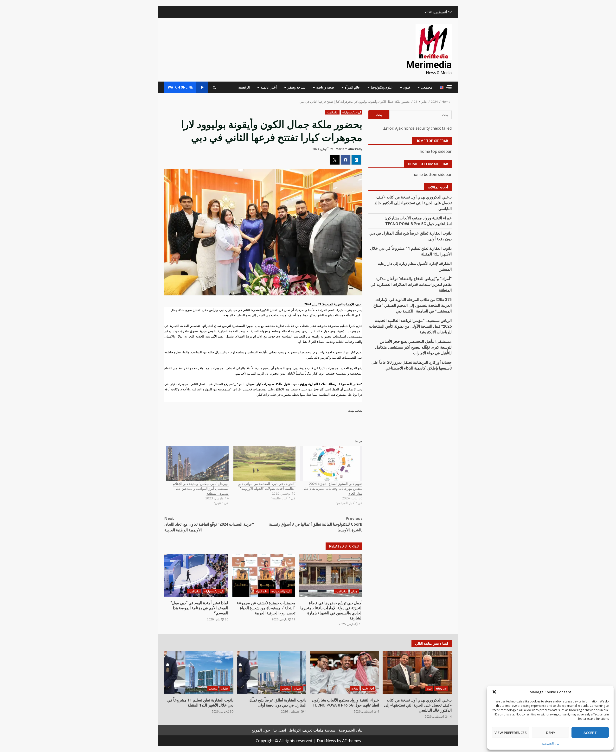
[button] (494, 691)
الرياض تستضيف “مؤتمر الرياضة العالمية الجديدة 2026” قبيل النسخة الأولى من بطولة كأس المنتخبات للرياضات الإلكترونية (410, 326)
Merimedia (429, 64)
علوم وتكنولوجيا (381, 87)
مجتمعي (426, 87)
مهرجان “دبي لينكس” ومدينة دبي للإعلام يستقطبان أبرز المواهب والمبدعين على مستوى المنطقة (201, 488)
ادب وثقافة (441, 688)
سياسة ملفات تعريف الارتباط (312, 730)
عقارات (297, 688)
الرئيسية (244, 87)
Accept (590, 732)
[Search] (214, 87)
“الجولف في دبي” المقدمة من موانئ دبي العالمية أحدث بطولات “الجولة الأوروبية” (266, 486)
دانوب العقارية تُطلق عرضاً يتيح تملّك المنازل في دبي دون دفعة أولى (271, 672)
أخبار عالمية (269, 87)
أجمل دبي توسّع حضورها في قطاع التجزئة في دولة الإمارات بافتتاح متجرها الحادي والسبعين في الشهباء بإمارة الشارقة (330, 575)
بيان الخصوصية (550, 743)
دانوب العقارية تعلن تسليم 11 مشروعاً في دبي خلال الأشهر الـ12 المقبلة (198, 672)
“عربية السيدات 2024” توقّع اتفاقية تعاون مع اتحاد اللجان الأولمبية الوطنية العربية (209, 524)
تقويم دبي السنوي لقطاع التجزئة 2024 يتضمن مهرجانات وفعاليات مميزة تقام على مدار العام (332, 488)
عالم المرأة (352, 87)
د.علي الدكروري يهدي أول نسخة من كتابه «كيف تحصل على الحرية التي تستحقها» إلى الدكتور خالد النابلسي (413, 203)
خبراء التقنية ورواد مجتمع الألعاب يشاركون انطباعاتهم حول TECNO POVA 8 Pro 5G (344, 672)
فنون (406, 87)
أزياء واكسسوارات (351, 112)
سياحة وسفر (296, 87)
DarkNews (326, 740)
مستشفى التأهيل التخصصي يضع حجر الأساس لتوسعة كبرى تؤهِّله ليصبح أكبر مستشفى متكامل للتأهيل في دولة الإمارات (413, 347)
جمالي (354, 591)
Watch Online (180, 87)
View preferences (510, 732)
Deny (550, 732)
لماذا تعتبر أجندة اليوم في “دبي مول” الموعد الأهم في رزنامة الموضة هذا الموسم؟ (196, 575)
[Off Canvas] (449, 87)
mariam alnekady (348, 149)
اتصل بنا (279, 730)
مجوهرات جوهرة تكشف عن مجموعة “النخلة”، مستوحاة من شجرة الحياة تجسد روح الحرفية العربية (263, 575)
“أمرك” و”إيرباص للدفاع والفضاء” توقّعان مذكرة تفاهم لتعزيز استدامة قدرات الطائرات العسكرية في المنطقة (411, 284)
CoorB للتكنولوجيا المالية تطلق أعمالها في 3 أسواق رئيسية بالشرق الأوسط (315, 524)
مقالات (354, 688)
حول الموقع (260, 730)
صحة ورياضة (325, 87)
